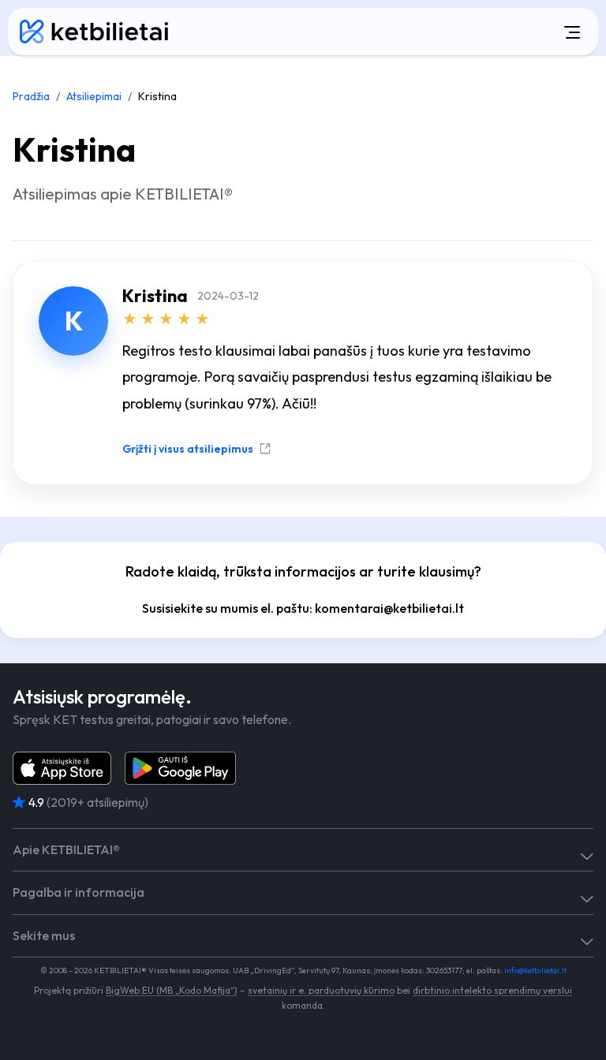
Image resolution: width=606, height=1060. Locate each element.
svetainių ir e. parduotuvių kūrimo (321, 990)
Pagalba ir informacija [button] (78, 892)
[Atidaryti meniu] (397, 32)
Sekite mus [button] (44, 935)
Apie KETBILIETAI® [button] (66, 849)
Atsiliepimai (94, 96)
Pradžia (31, 96)
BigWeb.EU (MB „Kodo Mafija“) (172, 990)
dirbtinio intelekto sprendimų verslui (492, 990)
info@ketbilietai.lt (535, 970)
